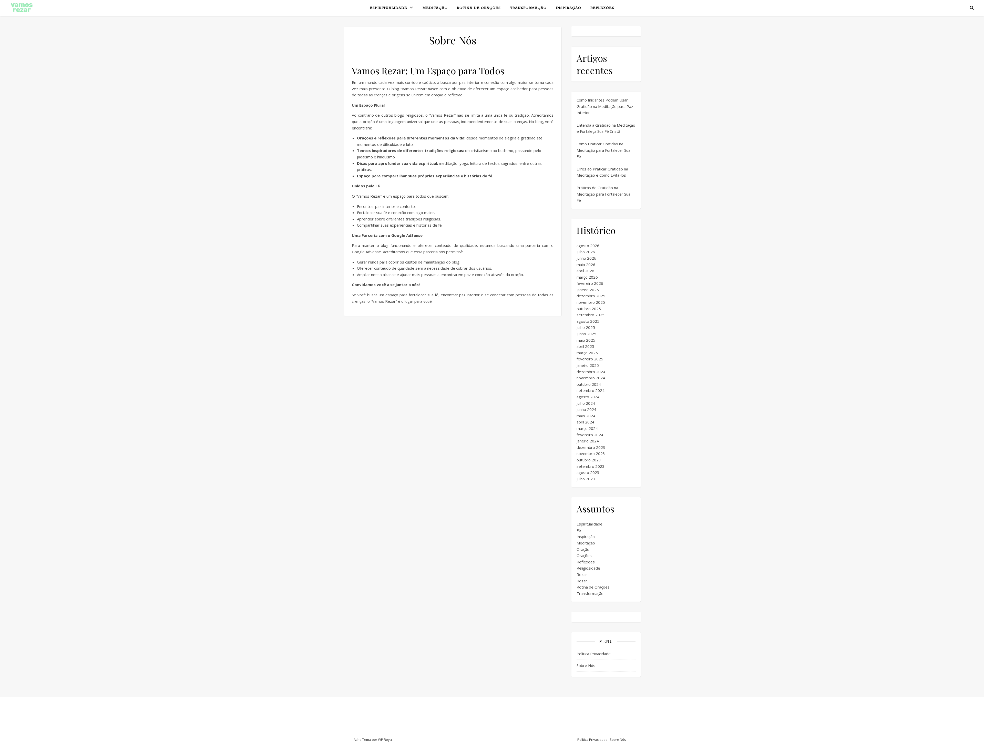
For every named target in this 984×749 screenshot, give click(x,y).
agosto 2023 (588, 472)
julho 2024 (586, 403)
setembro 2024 (590, 390)
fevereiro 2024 (590, 434)
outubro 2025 (589, 308)
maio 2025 (586, 340)
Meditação (435, 8)
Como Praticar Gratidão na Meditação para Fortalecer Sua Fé (603, 150)
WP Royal (385, 739)
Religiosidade (588, 568)
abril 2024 (585, 421)
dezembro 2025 (591, 295)
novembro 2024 (591, 377)
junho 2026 (586, 258)
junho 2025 (586, 333)
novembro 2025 (591, 302)
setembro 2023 (590, 466)
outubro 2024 (589, 384)
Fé (579, 530)
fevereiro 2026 (590, 283)
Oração (583, 549)
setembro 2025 (590, 314)
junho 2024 (586, 409)
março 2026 (587, 277)
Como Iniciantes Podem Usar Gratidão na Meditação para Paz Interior (605, 106)
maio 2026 (586, 264)
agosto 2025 (588, 321)
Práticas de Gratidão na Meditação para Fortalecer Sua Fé (603, 194)
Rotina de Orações (479, 8)
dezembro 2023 (591, 447)
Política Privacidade (594, 653)
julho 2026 (586, 251)
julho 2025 (586, 327)
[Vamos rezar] (21, 8)
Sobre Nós (586, 665)
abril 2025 (585, 346)
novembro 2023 (591, 453)
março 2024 (587, 428)
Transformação (528, 8)
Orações (584, 555)
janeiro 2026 (588, 289)
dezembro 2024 (591, 371)
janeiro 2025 (588, 365)
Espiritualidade (388, 8)
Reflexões (602, 8)
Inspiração (568, 8)
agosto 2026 (588, 245)
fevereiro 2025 (590, 358)
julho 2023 (586, 478)
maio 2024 (586, 415)
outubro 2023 (589, 459)
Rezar (582, 574)
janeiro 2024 (588, 440)
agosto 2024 (588, 396)
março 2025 (587, 352)
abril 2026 (585, 270)
